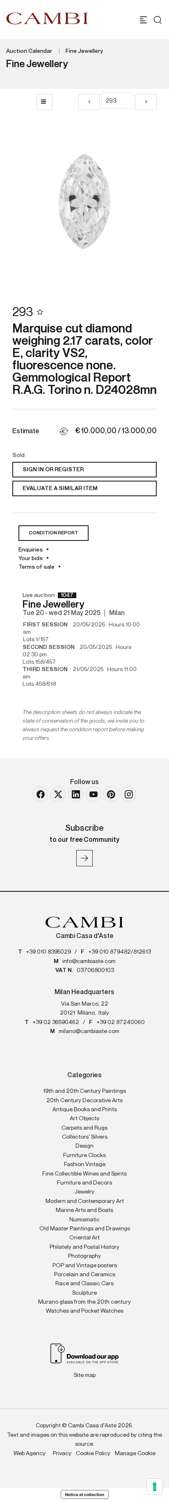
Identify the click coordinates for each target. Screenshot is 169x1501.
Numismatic (84, 1220)
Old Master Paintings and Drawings (84, 1229)
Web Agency (30, 1453)
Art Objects (84, 1118)
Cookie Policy (93, 1453)
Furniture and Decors (84, 1183)
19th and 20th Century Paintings (84, 1091)
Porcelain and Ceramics (84, 1274)
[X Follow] (58, 794)
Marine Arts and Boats (84, 1210)
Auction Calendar (29, 51)
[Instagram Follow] (128, 794)
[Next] (146, 102)
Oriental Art (84, 1238)
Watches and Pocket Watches (84, 1311)
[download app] (84, 1353)
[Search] (155, 20)
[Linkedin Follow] (75, 794)
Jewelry (84, 1192)
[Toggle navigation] (143, 20)
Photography (84, 1256)
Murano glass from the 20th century (84, 1302)
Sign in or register (53, 469)
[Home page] (47, 18)
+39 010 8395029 (48, 952)
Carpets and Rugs (84, 1128)
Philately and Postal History (84, 1247)
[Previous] (89, 102)
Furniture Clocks (84, 1155)
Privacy (62, 1453)
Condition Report (53, 533)
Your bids (30, 558)
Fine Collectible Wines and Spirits (84, 1174)
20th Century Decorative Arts (84, 1100)
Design (84, 1146)
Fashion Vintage (84, 1164)
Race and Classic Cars (84, 1283)
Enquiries (30, 550)
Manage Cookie (135, 1453)
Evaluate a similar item (60, 488)
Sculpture (84, 1293)
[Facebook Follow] (40, 794)
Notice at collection (84, 1494)
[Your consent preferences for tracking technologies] (154, 1486)
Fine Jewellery (84, 51)
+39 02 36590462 (55, 1022)
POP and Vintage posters (85, 1265)
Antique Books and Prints (85, 1109)
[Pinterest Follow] (111, 794)
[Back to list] (45, 102)
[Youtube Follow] (93, 794)
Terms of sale (36, 567)
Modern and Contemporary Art (85, 1201)
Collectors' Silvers (84, 1137)
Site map (85, 1375)
